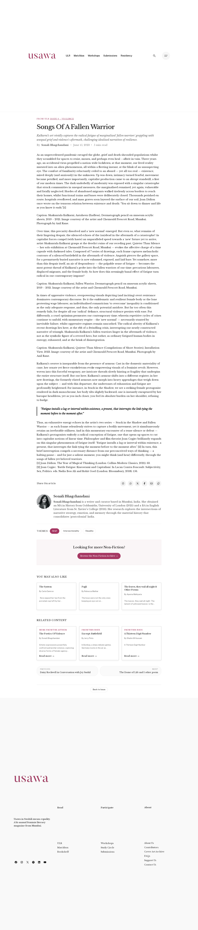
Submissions (108, 851)
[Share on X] (137, 483)
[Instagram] (22, 862)
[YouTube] (45, 862)
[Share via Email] (151, 483)
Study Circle (107, 847)
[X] (27, 862)
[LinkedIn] (39, 862)
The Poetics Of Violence (52, 633)
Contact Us (150, 864)
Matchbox (62, 847)
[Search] (154, 55)
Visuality (89, 531)
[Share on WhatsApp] (130, 483)
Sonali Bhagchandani (55, 145)
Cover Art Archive (154, 851)
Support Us (150, 860)
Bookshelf (63, 851)
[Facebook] (16, 862)
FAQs (147, 856)
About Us (149, 843)
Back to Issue (99, 689)
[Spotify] (33, 862)
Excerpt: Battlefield (92, 633)
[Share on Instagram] (123, 483)
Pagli (84, 586)
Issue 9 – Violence (62, 119)
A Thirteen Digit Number (137, 633)
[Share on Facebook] (144, 483)
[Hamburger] (166, 56)
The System (45, 586)
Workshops (107, 843)
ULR (59, 843)
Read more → (46, 656)
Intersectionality (71, 531)
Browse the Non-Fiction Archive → (99, 556)
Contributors (151, 847)
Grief (54, 531)
